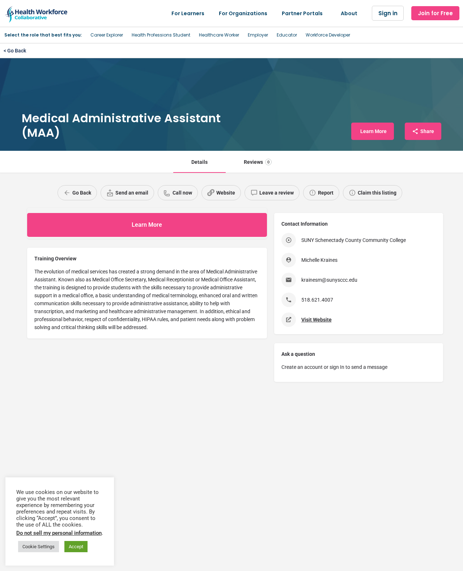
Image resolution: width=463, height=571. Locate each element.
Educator (287, 35)
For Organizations (243, 13)
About (349, 13)
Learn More (147, 224)
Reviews (256, 162)
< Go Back (15, 51)
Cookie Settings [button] (38, 546)
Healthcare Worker (219, 35)
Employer (258, 35)
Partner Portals (302, 13)
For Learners (187, 13)
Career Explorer (106, 35)
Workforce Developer (328, 35)
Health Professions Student (161, 35)
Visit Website (316, 320)
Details (199, 162)
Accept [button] (76, 546)
